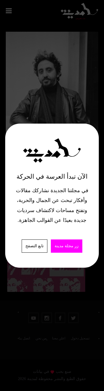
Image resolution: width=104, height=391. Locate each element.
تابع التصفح (34, 246)
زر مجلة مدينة (67, 246)
